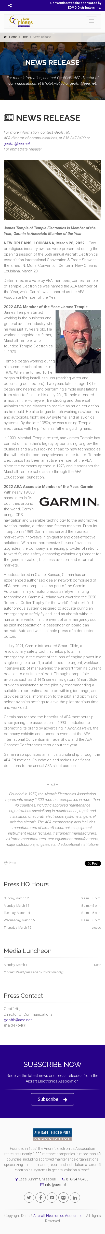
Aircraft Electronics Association (59, 1216)
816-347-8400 (77, 1179)
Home (13, 37)
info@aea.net (55, 1184)
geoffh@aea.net (83, 83)
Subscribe (48, 1099)
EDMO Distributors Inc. (84, 7)
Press (25, 37)
